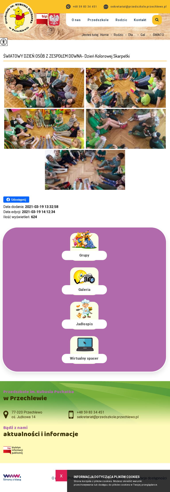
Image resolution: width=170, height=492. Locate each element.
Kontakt (140, 20)
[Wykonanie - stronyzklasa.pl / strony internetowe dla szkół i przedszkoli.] (12, 478)
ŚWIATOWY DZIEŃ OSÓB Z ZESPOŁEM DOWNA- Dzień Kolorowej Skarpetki (66, 56)
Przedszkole (98, 20)
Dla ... (130, 34)
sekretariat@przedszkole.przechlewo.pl (138, 6)
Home (104, 34)
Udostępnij (18, 199)
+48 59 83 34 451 (85, 6)
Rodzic (121, 20)
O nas (76, 20)
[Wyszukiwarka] (154, 19)
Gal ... (142, 34)
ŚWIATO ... (158, 34)
